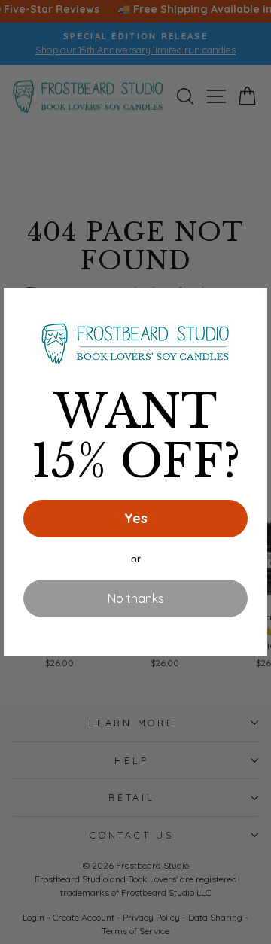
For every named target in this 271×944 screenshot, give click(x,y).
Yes (136, 518)
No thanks (136, 598)
